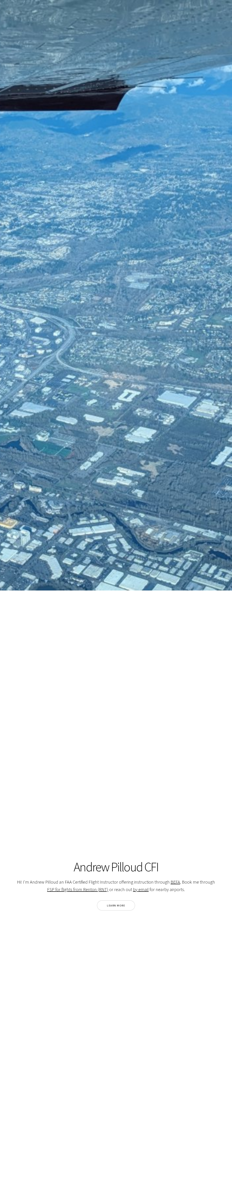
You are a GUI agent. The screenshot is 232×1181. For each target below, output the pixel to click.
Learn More (116, 905)
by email (141, 889)
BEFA (175, 882)
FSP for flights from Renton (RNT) (77, 889)
